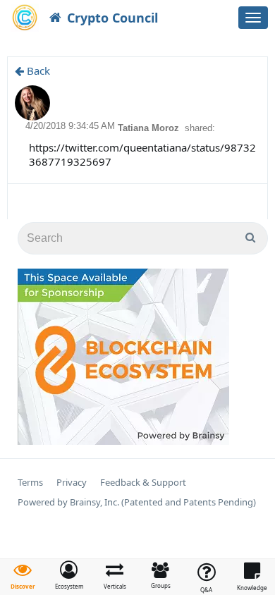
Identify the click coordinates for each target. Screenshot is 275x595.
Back (37, 70)
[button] (69, 575)
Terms (30, 483)
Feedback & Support (143, 483)
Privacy (71, 483)
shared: (200, 128)
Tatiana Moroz (150, 128)
